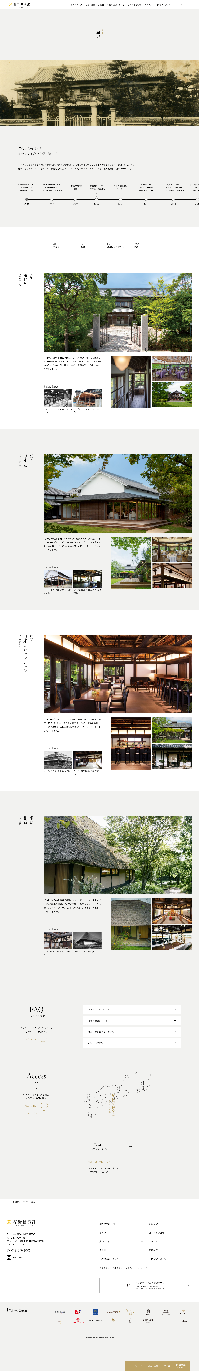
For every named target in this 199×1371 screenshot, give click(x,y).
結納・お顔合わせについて (101, 1031)
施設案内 (153, 1250)
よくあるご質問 (134, 4)
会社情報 (116, 1268)
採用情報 (103, 1268)
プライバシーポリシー (134, 1268)
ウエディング (76, 4)
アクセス (148, 4)
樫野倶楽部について (115, 4)
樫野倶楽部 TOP (108, 1224)
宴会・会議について (98, 1020)
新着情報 (153, 1224)
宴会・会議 (90, 4)
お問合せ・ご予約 (163, 4)
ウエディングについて (99, 1009)
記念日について (95, 1042)
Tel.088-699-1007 (99, 1162)
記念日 (101, 4)
